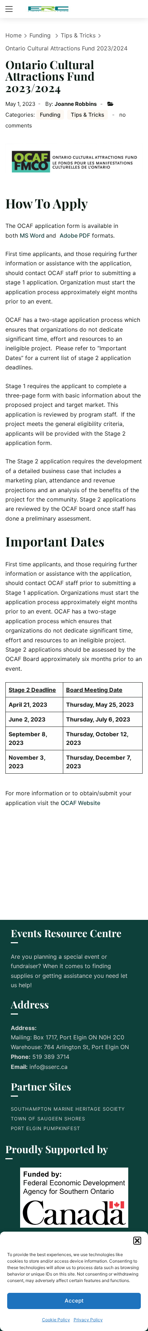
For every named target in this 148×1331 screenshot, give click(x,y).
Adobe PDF (75, 235)
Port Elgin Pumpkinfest (45, 1128)
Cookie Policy (56, 1319)
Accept (74, 1300)
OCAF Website (80, 802)
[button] (137, 1240)
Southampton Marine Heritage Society (68, 1109)
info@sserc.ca (48, 1066)
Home (13, 35)
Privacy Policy (88, 1319)
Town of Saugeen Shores (48, 1118)
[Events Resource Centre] (48, 9)
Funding (40, 35)
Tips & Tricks (78, 35)
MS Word (33, 235)
